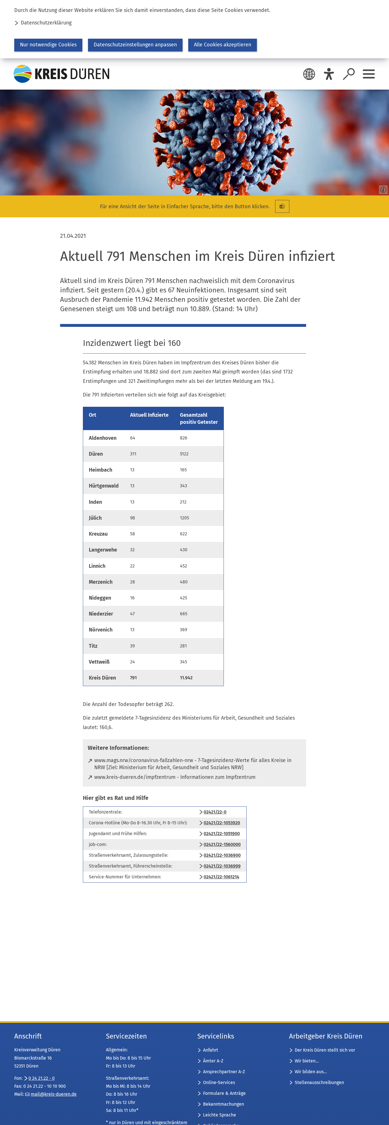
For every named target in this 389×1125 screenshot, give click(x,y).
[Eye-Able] (329, 74)
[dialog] (194, 29)
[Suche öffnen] (349, 74)
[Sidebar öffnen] (369, 74)
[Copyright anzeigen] (382, 188)
